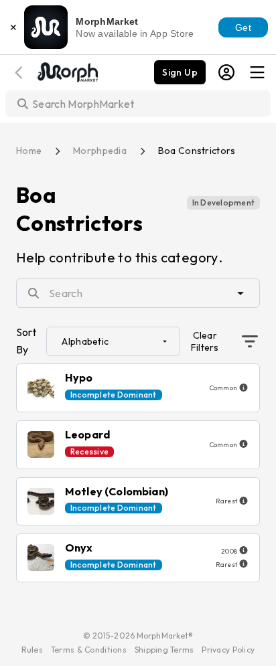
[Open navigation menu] (257, 72)
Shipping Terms (164, 650)
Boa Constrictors (196, 151)
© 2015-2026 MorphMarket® (138, 636)
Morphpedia (100, 151)
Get (243, 27)
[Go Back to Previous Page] (20, 73)
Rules (32, 650)
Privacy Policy (228, 650)
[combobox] (140, 293)
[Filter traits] (250, 341)
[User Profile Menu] (226, 72)
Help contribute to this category (117, 257)
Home (29, 151)
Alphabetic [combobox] (85, 341)
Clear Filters (205, 341)
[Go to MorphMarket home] (67, 71)
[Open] (240, 293)
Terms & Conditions (89, 650)
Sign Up (180, 72)
